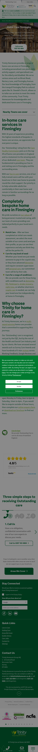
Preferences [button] (17, 375)
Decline (19, 386)
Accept (19, 381)
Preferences (19, 391)
